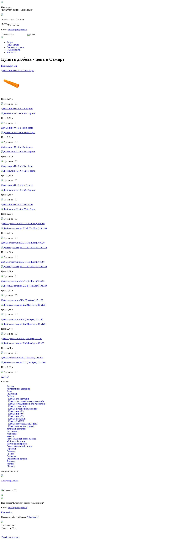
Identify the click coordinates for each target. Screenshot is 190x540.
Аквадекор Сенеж (9, 480)
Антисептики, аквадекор (18, 389)
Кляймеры (12, 434)
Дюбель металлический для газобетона (26, 404)
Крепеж (10, 436)
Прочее (10, 454)
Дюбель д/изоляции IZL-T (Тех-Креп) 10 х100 (23, 223)
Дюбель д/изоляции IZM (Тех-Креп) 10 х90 (21, 338)
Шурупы (11, 466)
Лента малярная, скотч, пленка (21, 439)
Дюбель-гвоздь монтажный (21, 426)
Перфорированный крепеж (19, 446)
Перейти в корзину (11, 537)
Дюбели (13, 66)
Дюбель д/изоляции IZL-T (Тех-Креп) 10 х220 (23, 281)
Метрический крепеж (17, 444)
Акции (10, 42)
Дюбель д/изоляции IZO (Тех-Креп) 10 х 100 (22, 357)
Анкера (10, 386)
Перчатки (11, 449)
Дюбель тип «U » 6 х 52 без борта (17, 166)
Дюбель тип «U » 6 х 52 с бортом (17, 185)
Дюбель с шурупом (17, 406)
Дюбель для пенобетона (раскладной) (26, 401)
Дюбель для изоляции (18, 399)
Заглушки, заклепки (16, 429)
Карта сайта (6, 512)
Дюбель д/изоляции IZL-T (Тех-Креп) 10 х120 (23, 243)
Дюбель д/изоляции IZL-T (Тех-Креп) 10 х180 (23, 262)
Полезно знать (13, 50)
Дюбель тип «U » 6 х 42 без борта (17, 128)
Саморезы (11, 456)
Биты (9, 391)
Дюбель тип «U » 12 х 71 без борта (17, 70)
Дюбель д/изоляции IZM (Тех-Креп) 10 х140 (22, 319)
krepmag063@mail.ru (17, 29)
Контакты (11, 52)
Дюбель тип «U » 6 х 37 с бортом (17, 108)
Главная (5, 66)
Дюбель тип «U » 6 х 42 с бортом (17, 147)
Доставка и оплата (15, 47)
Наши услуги (13, 45)
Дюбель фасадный (16, 419)
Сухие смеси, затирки (17, 459)
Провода (11, 451)
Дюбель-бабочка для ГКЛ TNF (22, 424)
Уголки (10, 464)
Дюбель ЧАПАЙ (16, 421)
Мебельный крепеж (16, 441)
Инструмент (12, 431)
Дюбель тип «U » (16, 414)
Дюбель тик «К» (16, 411)
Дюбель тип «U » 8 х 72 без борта (17, 204)
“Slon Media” (33, 517)
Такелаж (11, 461)
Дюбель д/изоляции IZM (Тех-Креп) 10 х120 (22, 300)
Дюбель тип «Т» (16, 416)
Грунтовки (12, 394)
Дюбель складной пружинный (22, 409)
